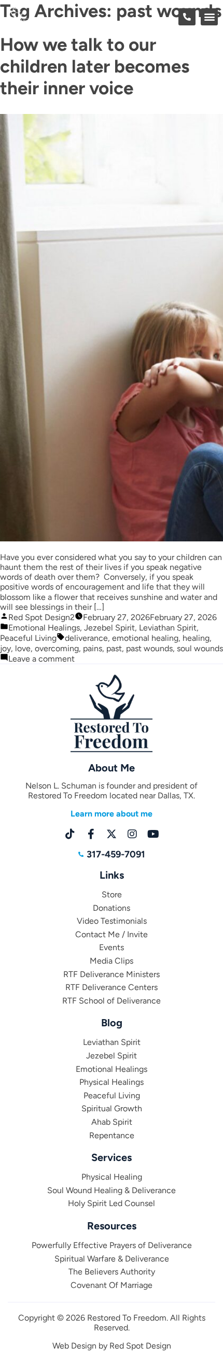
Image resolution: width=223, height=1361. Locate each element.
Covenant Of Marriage (111, 1285)
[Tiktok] (70, 834)
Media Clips (111, 961)
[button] (209, 16)
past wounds (149, 648)
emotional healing (145, 638)
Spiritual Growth (111, 1108)
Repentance (111, 1135)
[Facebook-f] (91, 834)
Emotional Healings (44, 628)
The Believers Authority (111, 1272)
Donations (111, 908)
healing (196, 638)
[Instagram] (132, 834)
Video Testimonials (112, 921)
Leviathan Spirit (168, 628)
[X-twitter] (111, 834)
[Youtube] (153, 834)
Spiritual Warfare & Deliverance (111, 1259)
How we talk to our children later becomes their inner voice (94, 66)
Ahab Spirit (111, 1122)
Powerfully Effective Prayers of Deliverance (112, 1245)
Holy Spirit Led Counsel (111, 1203)
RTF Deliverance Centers (111, 987)
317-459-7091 (116, 854)
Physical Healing (111, 1177)
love (23, 648)
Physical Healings (111, 1082)
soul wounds (200, 648)
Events (111, 947)
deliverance (86, 638)
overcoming (57, 648)
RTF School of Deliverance (111, 1001)
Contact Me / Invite (111, 934)
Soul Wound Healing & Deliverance (111, 1190)
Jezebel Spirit (109, 628)
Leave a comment (41, 659)
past (114, 648)
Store (112, 894)
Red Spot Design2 (41, 617)
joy (5, 648)
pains (92, 648)
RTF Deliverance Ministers (111, 974)
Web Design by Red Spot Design (111, 1346)
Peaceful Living (28, 638)
